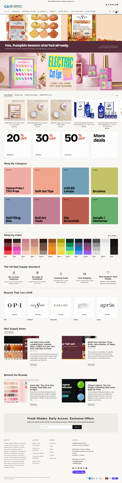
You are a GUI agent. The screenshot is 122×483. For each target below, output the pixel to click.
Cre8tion (30, 319)
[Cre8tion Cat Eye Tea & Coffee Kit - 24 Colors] (14, 110)
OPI (5, 319)
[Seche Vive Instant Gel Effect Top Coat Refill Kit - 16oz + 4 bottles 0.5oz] (107, 110)
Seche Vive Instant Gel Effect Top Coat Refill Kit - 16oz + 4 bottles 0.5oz (107, 124)
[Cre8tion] (37, 307)
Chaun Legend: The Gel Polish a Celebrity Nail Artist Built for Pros (101, 387)
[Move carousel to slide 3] (62, 87)
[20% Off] (17, 144)
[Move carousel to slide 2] (60, 87)
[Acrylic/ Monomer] (104, 210)
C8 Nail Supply (16, 477)
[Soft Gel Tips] (46, 181)
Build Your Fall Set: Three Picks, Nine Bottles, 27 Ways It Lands (101, 344)
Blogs (51, 449)
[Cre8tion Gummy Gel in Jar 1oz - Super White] (37, 110)
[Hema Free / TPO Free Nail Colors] (17, 181)
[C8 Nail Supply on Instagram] (108, 4)
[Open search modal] (110, 11)
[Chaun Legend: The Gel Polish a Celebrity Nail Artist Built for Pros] (79, 393)
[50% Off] (75, 144)
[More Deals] (104, 144)
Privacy (52, 455)
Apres (99, 319)
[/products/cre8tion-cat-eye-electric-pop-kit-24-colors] (61, 72)
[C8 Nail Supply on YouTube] (117, 4)
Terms (51, 452)
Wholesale (53, 458)
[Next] (79, 1)
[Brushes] (104, 181)
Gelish (76, 319)
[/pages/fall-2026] (61, 33)
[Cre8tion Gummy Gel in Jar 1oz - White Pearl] (61, 110)
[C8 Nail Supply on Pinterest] (113, 4)
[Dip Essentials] (75, 210)
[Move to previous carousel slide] (55, 87)
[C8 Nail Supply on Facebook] (106, 4)
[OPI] (14, 307)
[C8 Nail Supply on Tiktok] (115, 4)
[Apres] (107, 307)
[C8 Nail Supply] (13, 6)
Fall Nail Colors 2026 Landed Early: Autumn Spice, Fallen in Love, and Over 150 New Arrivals (42, 345)
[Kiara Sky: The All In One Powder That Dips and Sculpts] (21, 393)
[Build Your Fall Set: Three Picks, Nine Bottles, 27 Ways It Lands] (79, 351)
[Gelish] (84, 307)
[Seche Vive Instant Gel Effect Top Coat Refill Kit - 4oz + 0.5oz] (84, 110)
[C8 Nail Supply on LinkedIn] (111, 4)
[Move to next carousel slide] (67, 87)
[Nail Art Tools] (46, 210)
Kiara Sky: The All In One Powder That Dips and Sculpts (42, 387)
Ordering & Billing (38, 453)
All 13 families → (113, 235)
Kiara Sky (53, 319)
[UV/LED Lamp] (75, 181)
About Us (52, 443)
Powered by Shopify (9, 478)
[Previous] (43, 1)
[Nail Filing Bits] (17, 210)
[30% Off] (46, 144)
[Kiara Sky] (61, 307)
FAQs (51, 446)
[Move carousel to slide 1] (58, 87)
